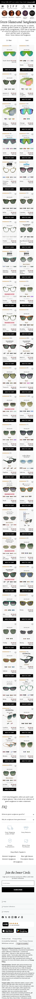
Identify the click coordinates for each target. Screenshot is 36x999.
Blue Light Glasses (27, 856)
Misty (4, 699)
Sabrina (22, 472)
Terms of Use (6, 938)
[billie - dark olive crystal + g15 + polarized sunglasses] (9, 201)
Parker (5, 241)
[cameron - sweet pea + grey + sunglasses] (26, 574)
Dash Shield (7, 61)
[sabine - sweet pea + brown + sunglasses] (9, 659)
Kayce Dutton (5, 358)
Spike (4, 153)
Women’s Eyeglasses (9, 859)
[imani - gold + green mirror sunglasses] (26, 53)
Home (8, 35)
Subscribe (18, 890)
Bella (4, 329)
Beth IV (22, 357)
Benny (22, 643)
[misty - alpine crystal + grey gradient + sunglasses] (9, 687)
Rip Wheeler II (24, 241)
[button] (2, 7)
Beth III (5, 586)
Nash (4, 500)
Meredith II (23, 387)
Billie (4, 212)
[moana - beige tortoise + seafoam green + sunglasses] (9, 744)
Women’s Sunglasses (9, 856)
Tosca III (5, 387)
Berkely (22, 300)
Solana (22, 500)
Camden (22, 212)
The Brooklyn (6, 558)
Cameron (23, 586)
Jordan (5, 784)
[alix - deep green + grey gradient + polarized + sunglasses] (9, 602)
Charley (5, 415)
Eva (21, 667)
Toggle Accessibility (22, 944)
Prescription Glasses (27, 859)
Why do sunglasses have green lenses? (14, 819)
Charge (22, 123)
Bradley (22, 329)
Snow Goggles (22, 94)
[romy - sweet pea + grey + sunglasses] (26, 602)
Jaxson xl (6, 93)
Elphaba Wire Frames (22, 272)
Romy (22, 610)
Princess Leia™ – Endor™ (5, 182)
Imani (22, 65)
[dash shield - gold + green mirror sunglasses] (9, 53)
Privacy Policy (17, 938)
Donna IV (23, 557)
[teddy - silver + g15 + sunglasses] (9, 631)
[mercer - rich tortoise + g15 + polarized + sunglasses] (26, 716)
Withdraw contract (8, 943)
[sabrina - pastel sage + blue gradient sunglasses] (26, 461)
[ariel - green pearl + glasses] (26, 687)
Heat (21, 153)
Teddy (5, 643)
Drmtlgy (22, 529)
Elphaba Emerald (5, 271)
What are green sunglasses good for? (13, 814)
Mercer (22, 727)
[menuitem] (24, 7)
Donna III (23, 756)
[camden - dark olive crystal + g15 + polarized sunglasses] (26, 201)
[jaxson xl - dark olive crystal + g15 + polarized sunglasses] (9, 81)
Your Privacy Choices (26, 941)
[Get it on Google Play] (22, 931)
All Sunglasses (17, 862)
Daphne (5, 472)
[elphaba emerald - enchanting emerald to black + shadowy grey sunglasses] (9, 259)
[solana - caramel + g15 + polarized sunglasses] (26, 489)
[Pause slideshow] (34, 2)
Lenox (22, 415)
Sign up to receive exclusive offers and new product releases (18, 877)
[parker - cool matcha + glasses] (9, 229)
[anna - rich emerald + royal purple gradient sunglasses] (26, 169)
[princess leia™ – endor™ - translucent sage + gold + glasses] (9, 169)
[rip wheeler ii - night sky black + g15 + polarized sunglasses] (26, 229)
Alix (4, 614)
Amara (22, 444)
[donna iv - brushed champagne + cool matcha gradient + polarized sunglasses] (26, 546)
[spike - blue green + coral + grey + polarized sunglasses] (9, 141)
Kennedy (5, 529)
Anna (21, 181)
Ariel (21, 699)
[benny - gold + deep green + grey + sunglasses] (26, 631)
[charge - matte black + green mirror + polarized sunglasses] (26, 111)
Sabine (5, 671)
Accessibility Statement (9, 941)
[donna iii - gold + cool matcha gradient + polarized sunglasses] (26, 744)
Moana (5, 756)
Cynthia (5, 727)
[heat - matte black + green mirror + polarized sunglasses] (26, 141)
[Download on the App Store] (8, 931)
